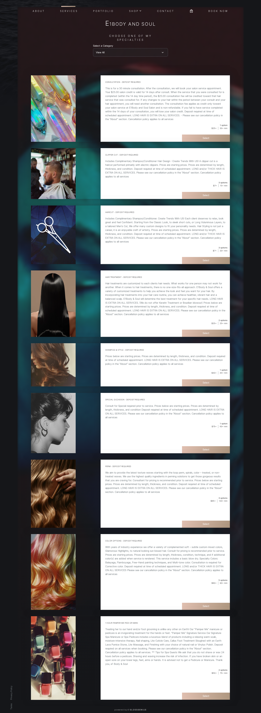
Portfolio (103, 11)
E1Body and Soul (130, 24)
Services (69, 11)
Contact (165, 11)
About (39, 11)
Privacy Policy (11, 693)
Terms (11, 706)
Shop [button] (134, 11)
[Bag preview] (191, 10)
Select (206, 138)
